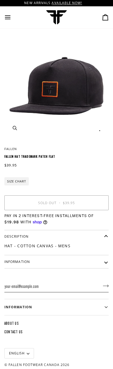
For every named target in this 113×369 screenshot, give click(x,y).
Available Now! (67, 3)
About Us (11, 323)
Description (16, 236)
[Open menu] (12, 17)
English (17, 353)
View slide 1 (99, 130)
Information (17, 261)
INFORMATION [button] (18, 307)
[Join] (104, 285)
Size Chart (16, 181)
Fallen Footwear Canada (34, 364)
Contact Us (13, 332)
